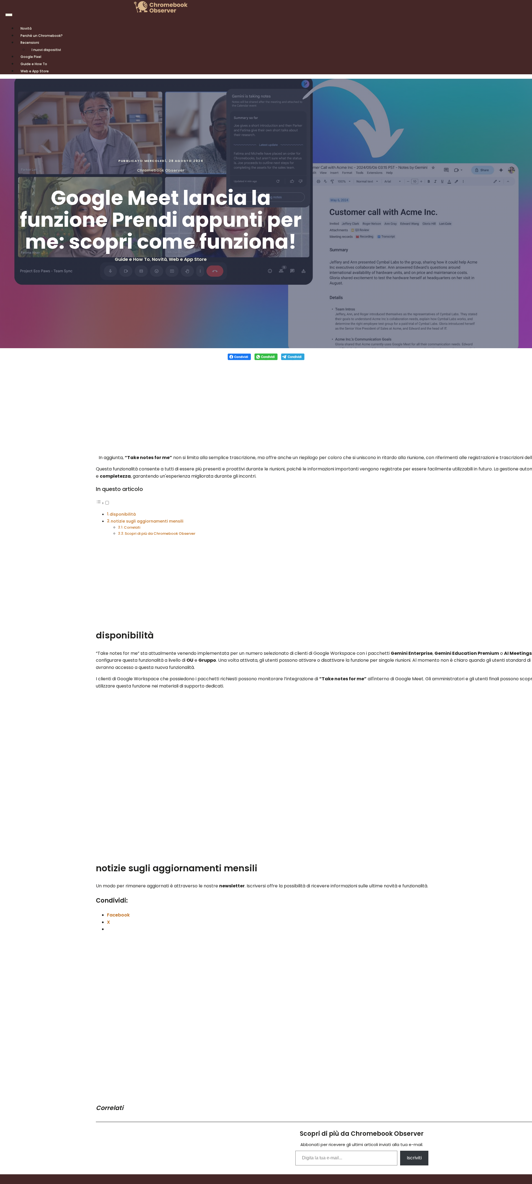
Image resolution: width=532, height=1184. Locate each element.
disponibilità (123, 514)
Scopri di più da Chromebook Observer (160, 533)
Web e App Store (35, 71)
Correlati (132, 527)
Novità (159, 259)
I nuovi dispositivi (46, 49)
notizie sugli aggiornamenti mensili (147, 521)
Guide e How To (132, 259)
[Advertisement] (266, 404)
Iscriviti (414, 1158)
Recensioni (30, 42)
